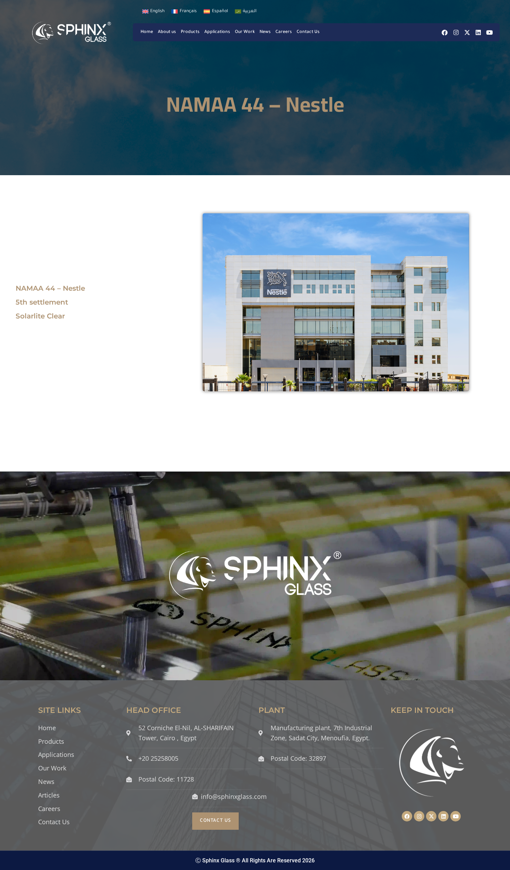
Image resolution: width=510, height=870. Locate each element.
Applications (217, 32)
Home (147, 32)
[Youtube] (489, 32)
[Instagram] (456, 32)
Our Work (245, 32)
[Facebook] (444, 32)
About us (167, 32)
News (265, 32)
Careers (283, 32)
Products (190, 32)
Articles (49, 795)
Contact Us (308, 32)
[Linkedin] (478, 32)
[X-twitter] (467, 32)
